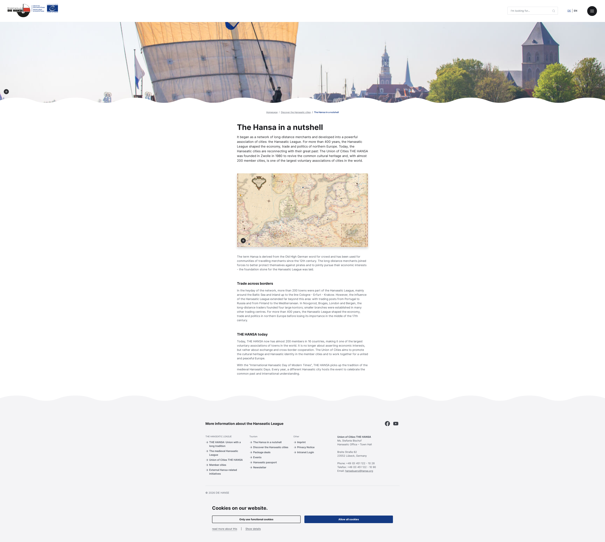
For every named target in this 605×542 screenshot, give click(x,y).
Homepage (272, 112)
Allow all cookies (348, 519)
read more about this (224, 528)
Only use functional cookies (256, 519)
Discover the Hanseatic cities (296, 112)
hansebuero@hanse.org (359, 470)
